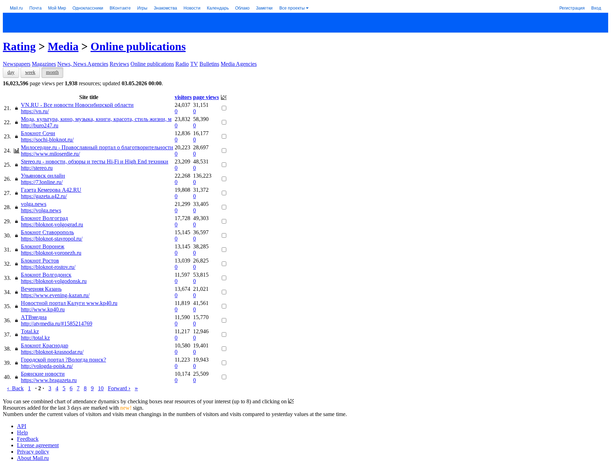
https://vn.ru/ (35, 111)
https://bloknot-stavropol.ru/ (51, 239)
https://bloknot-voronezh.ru (51, 253)
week (30, 72)
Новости (192, 8)
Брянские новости (43, 374)
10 (101, 388)
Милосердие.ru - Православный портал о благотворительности (97, 147)
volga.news (33, 204)
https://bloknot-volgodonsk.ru (54, 281)
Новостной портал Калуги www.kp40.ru (69, 303)
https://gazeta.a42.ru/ (44, 196)
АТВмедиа (34, 317)
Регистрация (572, 8)
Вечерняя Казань (41, 289)
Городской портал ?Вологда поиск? (63, 360)
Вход (596, 8)
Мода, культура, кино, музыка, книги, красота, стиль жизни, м (96, 119)
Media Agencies (239, 64)
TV (194, 64)
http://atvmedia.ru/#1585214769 (56, 324)
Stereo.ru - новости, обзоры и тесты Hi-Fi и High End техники (94, 161)
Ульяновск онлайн (43, 176)
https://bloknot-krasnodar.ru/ (52, 352)
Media (63, 46)
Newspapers (16, 64)
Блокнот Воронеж (42, 246)
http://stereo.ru (37, 168)
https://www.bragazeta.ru (49, 380)
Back (15, 388)
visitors (183, 97)
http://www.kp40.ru (43, 309)
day (10, 72)
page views (206, 97)
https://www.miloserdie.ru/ (50, 154)
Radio (182, 64)
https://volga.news (41, 210)
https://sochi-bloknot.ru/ (47, 140)
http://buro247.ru (39, 125)
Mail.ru (16, 8)
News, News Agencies (82, 64)
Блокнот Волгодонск (46, 275)
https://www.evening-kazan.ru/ (55, 295)
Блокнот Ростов (40, 261)
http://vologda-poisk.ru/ (47, 366)
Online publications (138, 46)
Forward (119, 388)
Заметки (264, 8)
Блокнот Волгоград (44, 218)
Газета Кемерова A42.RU (51, 190)
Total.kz (30, 331)
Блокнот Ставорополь (47, 232)
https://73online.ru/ (42, 182)
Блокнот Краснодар (44, 345)
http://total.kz (35, 338)
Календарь (218, 8)
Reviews (119, 64)
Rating (19, 46)
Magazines (44, 64)
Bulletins (209, 64)
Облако (242, 8)
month (52, 72)
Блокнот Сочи (38, 133)
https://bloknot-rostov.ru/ (48, 267)
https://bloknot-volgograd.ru (52, 224)
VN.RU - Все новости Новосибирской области (77, 105)
